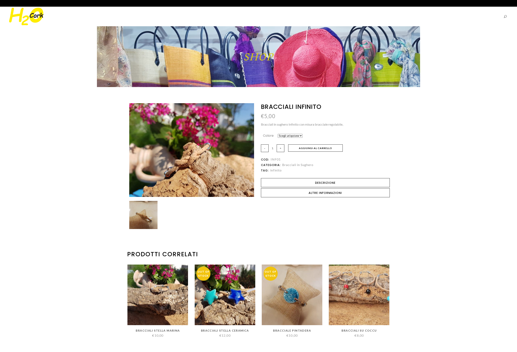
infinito (276, 170)
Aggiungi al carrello (315, 148)
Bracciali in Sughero (297, 165)
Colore (268, 135)
